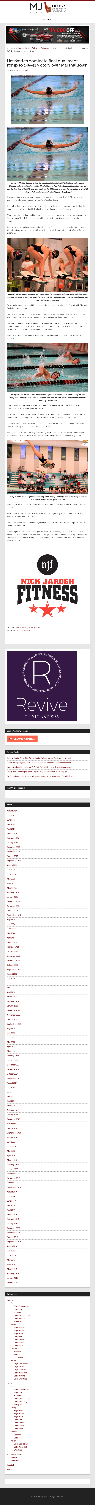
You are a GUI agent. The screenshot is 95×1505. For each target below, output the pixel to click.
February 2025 (13, 892)
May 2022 (11, 1042)
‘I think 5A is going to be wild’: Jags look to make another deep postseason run (39, 763)
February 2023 (13, 1001)
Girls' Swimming (21, 628)
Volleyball (18, 1321)
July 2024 (11, 924)
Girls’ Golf (18, 1336)
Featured (20, 630)
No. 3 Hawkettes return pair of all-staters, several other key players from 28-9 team (40, 776)
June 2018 (11, 1255)
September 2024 (14, 915)
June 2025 (11, 874)
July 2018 (11, 1251)
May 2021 (11, 1096)
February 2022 (13, 1056)
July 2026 (11, 815)
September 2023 (14, 969)
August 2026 (12, 811)
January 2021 (12, 1115)
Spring (13, 1324)
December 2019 (13, 1174)
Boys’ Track (18, 1333)
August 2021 (12, 1083)
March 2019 (12, 1214)
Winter (13, 1361)
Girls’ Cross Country (22, 1315)
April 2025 (11, 883)
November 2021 (13, 1069)
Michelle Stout (29, 630)
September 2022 (14, 1024)
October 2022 (12, 1019)
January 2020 (12, 1169)
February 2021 (13, 1110)
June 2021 (11, 1092)
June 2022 (11, 1038)
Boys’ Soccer (19, 1327)
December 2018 (13, 1228)
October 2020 (12, 1128)
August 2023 (12, 974)
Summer (14, 1349)
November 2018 (13, 1233)
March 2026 (12, 833)
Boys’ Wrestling (20, 1379)
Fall (12, 1303)
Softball (17, 1355)
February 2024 (13, 947)
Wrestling (18, 1450)
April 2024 (11, 938)
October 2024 (12, 911)
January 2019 (12, 1223)
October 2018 (12, 1237)
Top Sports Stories (14, 1454)
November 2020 (13, 1124)
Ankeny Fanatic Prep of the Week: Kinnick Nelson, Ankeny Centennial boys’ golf (39, 758)
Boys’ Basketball (21, 1364)
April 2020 (11, 1155)
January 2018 (12, 1278)
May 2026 (11, 824)
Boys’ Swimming (20, 1370)
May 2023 (11, 988)
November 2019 (13, 1178)
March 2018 (12, 1269)
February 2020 (13, 1165)
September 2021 (14, 1078)
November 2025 (13, 852)
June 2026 (11, 820)
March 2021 (12, 1106)
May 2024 (11, 933)
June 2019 (11, 1201)
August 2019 (12, 1192)
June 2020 (11, 1146)
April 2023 (11, 992)
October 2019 (12, 1183)
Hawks (30, 628)
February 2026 (13, 838)
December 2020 (13, 1119)
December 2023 (13, 956)
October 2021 (12, 1074)
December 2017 (13, 1282)
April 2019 (11, 1210)
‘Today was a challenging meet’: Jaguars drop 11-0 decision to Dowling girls (37, 772)
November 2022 (13, 1015)
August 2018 (12, 1246)
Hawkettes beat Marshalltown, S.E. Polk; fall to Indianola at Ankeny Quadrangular (39, 767)
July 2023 (11, 979)
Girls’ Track (18, 1345)
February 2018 (13, 1273)
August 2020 (12, 1137)
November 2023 (13, 960)
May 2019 (11, 1205)
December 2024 (13, 901)
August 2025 (12, 865)
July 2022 (11, 1033)
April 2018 (11, 1264)
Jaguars (37, 628)
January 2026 (12, 842)
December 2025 (13, 847)
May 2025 (11, 879)
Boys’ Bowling (19, 1367)
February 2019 (13, 1219)
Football (17, 1312)
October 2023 (12, 965)
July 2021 (11, 1087)
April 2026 (11, 829)
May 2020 (11, 1151)
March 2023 (12, 997)
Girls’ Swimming (20, 1318)
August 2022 (12, 1028)
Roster (20, 1358)
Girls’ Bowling (19, 1376)
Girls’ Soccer (19, 1339)
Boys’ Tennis (19, 1330)
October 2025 (12, 856)
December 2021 (13, 1065)
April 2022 (11, 1047)
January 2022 (12, 1060)
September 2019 (14, 1187)
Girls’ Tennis (19, 1342)
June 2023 (11, 983)
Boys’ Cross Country (22, 1306)
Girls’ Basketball (20, 1373)
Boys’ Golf (18, 1309)
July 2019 (11, 1196)
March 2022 (12, 1051)
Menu (49, 19)
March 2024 (12, 942)
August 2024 (12, 920)
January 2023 (12, 1006)
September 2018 (14, 1242)
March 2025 (12, 888)
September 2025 (14, 861)
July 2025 (11, 870)
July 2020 (11, 1142)
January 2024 (12, 951)
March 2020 (12, 1160)
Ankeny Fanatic (55, 7)
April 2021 (11, 1101)
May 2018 (11, 1260)
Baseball (17, 1352)
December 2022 (13, 1010)
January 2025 (12, 897)
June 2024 (11, 929)
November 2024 (13, 906)
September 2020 (14, 1133)
